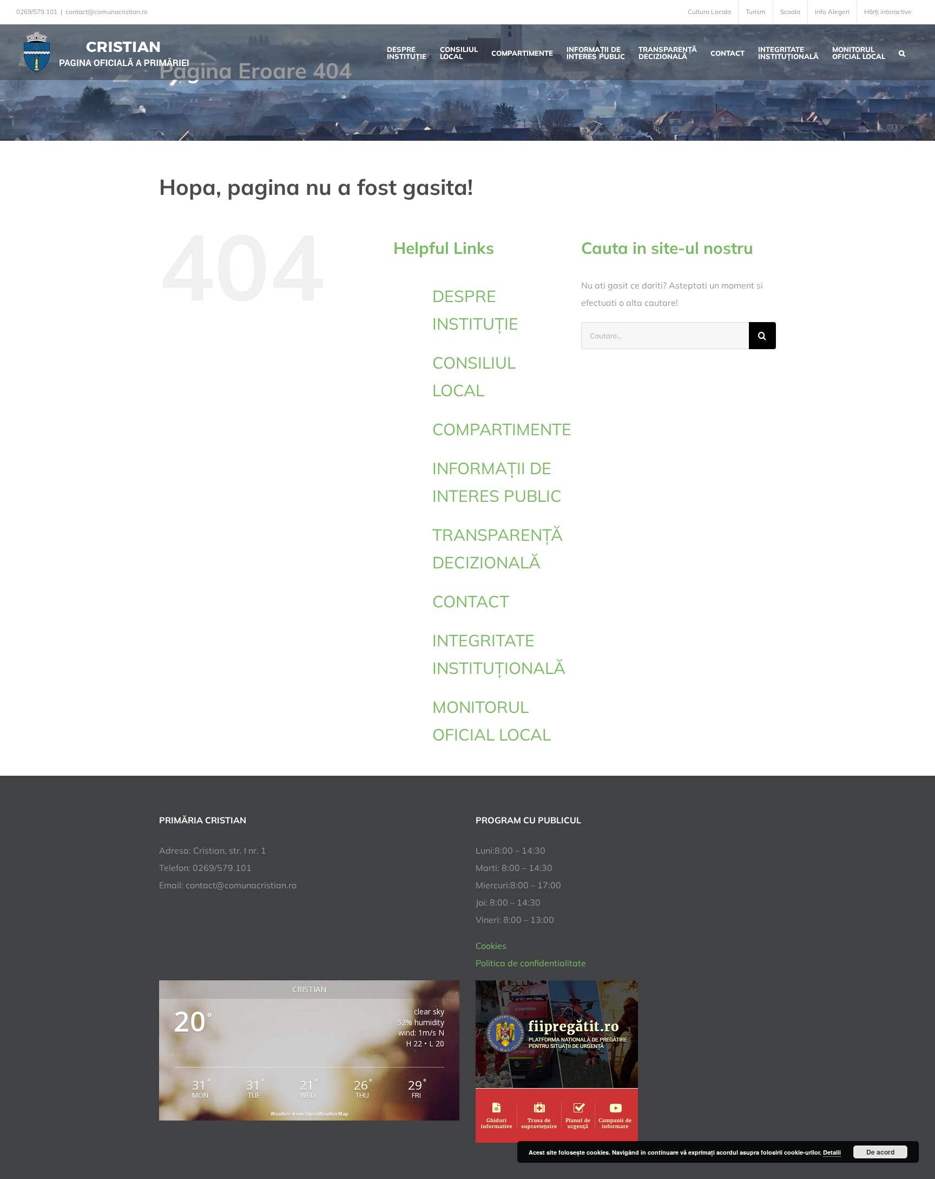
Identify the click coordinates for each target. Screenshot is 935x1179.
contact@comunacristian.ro (106, 12)
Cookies (491, 945)
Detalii (832, 1152)
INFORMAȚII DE (497, 482)
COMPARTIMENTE (501, 429)
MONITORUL (491, 721)
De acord (880, 1152)
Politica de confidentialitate (531, 963)
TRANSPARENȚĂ (497, 549)
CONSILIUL (474, 376)
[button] (902, 52)
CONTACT (470, 601)
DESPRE (475, 310)
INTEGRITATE (498, 654)
